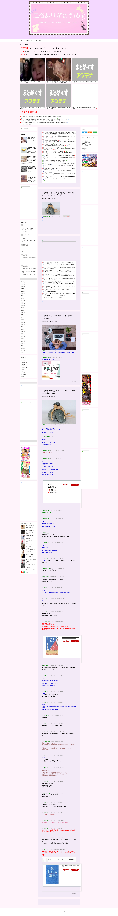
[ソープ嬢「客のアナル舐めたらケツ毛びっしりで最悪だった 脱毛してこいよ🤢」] (23, 551)
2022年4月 (23, 331)
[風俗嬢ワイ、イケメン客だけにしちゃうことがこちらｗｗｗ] (23, 556)
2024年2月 (23, 293)
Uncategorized (24, 362)
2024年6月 (23, 288)
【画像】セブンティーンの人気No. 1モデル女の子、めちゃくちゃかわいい (38, 120)
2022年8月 (23, 324)
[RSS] (89, 132)
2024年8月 (23, 284)
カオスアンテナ (85, 145)
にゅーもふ (84, 140)
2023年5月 (23, 309)
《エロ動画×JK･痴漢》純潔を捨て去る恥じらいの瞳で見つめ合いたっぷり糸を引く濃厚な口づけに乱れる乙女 (58, 281)
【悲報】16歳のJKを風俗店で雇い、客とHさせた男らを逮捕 (31, 139)
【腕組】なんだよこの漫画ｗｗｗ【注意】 (54, 151)
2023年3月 (23, 312)
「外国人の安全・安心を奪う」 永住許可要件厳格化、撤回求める (59, 157)
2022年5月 (23, 329)
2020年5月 (23, 350)
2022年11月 (23, 319)
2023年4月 (23, 310)
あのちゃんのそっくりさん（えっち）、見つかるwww (47, 48)
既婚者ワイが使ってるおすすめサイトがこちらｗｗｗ (42, 51)
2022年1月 (23, 336)
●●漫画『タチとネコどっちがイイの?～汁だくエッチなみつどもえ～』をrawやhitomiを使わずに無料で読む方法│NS (58, 145)
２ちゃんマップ (85, 146)
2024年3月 (23, 291)
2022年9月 (23, 322)
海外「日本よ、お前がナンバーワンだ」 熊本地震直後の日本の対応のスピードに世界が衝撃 (42, 122)
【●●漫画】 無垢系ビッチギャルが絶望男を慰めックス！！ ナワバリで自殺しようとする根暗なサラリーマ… (58, 296)
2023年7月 (23, 305)
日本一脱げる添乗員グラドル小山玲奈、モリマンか (56, 274)
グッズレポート (24, 364)
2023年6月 (23, 307)
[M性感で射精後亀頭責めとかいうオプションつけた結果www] (23, 546)
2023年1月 (23, 315)
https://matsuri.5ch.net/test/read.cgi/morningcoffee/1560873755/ (61, 859)
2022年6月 (23, 327)
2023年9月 (23, 302)
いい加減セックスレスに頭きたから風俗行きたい (31, 148)
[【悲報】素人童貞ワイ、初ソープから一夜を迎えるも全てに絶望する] (23, 532)
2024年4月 (23, 290)
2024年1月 (23, 295)
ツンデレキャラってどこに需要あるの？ (53, 147)
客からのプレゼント (24, 367)
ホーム (22, 44)
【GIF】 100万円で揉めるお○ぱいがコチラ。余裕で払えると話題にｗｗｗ (51, 54)
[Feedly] (94, 132)
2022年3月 (23, 333)
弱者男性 (22, 371)
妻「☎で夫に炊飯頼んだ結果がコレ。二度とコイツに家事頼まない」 (60, 165)
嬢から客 (22, 365)
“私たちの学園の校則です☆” (51, 291)
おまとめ (83, 149)
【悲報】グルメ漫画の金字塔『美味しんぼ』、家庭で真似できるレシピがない (39, 116)
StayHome (23, 360)
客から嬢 (22, 369)
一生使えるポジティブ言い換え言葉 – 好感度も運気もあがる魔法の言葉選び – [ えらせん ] (70, 638)
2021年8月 (23, 341)
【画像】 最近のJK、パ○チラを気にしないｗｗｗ (55, 270)
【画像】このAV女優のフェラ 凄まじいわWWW (55, 160)
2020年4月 (23, 352)
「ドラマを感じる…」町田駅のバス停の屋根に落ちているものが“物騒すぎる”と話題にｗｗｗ (42, 119)
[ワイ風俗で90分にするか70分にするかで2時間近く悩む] (23, 561)
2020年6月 (23, 348)
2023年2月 (23, 314)
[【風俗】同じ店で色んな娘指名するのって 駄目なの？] (23, 527)
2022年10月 (23, 321)
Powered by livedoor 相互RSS (26, 124)
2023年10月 (23, 300)
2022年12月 (23, 317)
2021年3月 (23, 345)
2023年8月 (23, 303)
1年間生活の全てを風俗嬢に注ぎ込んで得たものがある (31, 177)
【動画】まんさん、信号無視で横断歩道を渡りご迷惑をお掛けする (59, 155)
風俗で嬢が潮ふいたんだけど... (28, 231)
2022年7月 (23, 326)
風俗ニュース (23, 374)
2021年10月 (23, 338)
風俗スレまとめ (54, 198)
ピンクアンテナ (85, 141)
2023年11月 (23, 298)
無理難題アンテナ (85, 148)
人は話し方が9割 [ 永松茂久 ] (67, 481)
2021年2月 (23, 346)
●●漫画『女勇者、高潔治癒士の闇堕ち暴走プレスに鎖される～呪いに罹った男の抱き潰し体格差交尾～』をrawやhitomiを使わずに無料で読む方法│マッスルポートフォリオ (59, 134)
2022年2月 (23, 334)
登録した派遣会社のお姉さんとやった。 (53, 161)
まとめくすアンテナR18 (86, 144)
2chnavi (83, 143)
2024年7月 (23, 286)
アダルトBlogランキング (86, 142)
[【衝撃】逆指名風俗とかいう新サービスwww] (23, 570)
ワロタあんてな (85, 138)
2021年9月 (23, 340)
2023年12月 (23, 296)
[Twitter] (84, 132)
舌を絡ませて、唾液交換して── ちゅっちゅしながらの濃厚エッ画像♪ (37, 118)
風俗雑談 (22, 376)
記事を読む (74, 230)
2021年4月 (23, 343)
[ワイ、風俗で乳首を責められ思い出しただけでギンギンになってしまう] (23, 565)
